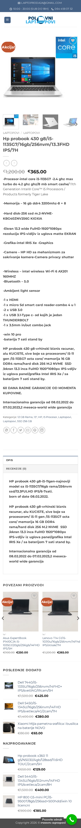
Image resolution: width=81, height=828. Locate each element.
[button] (7, 20)
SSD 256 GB (24, 421)
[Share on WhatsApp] (6, 430)
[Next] (71, 73)
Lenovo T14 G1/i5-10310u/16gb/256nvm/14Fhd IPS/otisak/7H (61, 641)
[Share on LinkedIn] (42, 430)
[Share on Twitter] (20, 430)
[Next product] (6, 163)
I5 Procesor (50, 417)
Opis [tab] (9, 460)
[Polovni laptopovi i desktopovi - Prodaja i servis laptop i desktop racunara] (40, 20)
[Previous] (9, 73)
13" (35, 417)
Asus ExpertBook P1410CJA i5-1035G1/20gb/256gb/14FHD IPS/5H (21, 643)
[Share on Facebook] (13, 430)
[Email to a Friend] (28, 430)
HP (40, 417)
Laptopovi (11, 132)
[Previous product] (14, 163)
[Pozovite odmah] (71, 819)
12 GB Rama (25, 417)
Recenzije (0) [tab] (16, 468)
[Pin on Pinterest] (35, 430)
